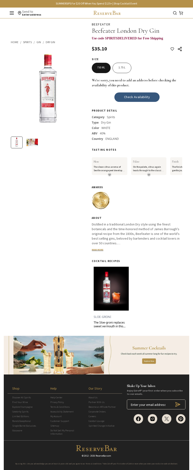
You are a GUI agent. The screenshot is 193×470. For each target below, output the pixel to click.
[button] (17, 42)
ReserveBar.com (103, 456)
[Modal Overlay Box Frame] (137, 41)
